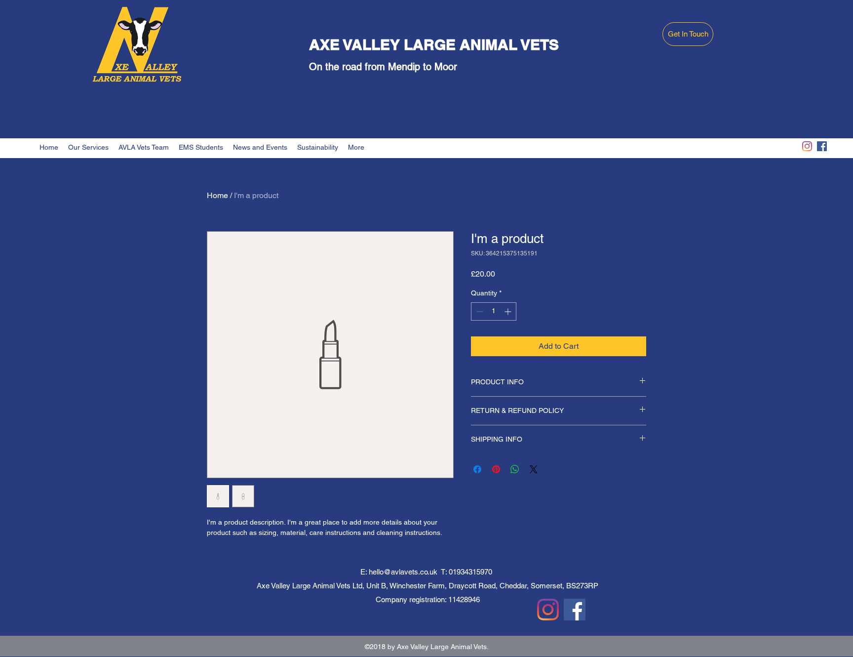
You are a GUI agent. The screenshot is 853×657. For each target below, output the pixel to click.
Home (217, 195)
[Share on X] (534, 469)
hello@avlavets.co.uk (403, 572)
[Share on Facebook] (477, 469)
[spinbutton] (494, 311)
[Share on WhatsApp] (515, 469)
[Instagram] (807, 146)
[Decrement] (478, 311)
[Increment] (509, 311)
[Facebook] (822, 146)
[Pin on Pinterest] (496, 469)
